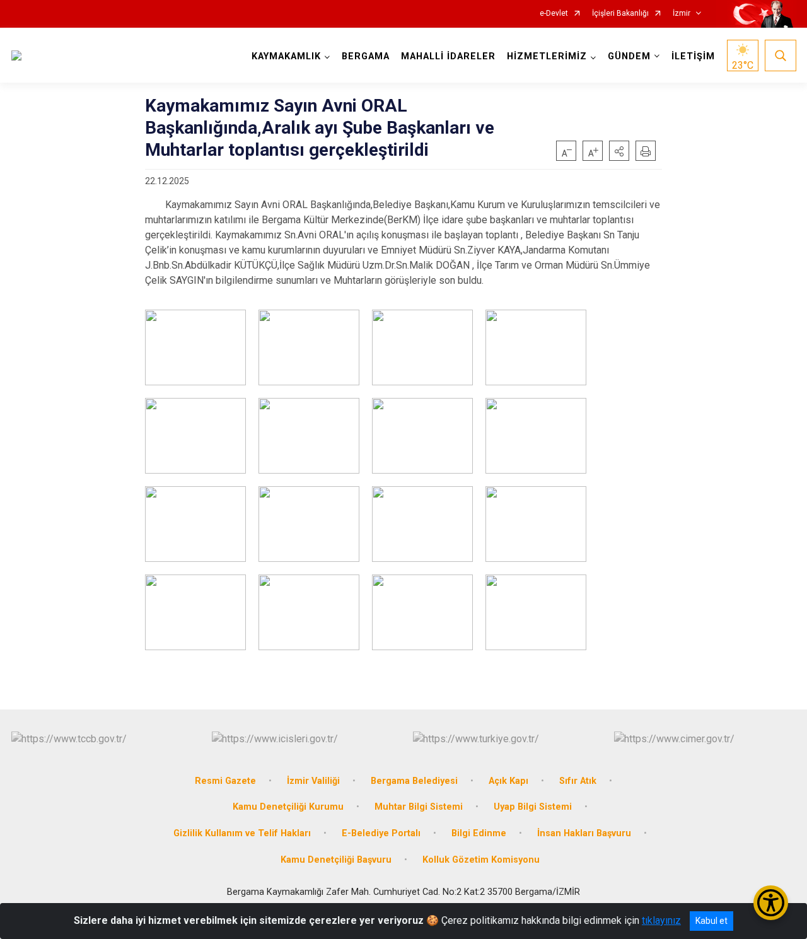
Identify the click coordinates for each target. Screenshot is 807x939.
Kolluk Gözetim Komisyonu (481, 859)
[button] (619, 151)
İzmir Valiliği (313, 781)
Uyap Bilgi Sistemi (533, 807)
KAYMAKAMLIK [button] (286, 56)
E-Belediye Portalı (381, 833)
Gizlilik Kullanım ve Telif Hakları (242, 833)
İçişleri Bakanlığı (620, 13)
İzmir (681, 13)
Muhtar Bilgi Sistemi (418, 807)
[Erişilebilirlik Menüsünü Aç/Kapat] (770, 902)
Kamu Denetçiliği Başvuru (336, 859)
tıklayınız (661, 920)
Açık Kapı (508, 781)
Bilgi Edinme (478, 833)
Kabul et (711, 921)
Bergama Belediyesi (414, 781)
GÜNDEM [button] (629, 56)
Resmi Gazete (225, 781)
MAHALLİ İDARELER (448, 56)
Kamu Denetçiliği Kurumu (288, 807)
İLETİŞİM (693, 56)
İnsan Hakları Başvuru (584, 833)
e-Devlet (554, 13)
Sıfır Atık (577, 781)
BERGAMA (366, 56)
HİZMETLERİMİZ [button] (547, 56)
